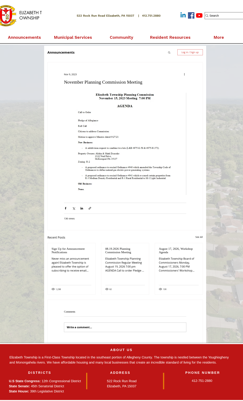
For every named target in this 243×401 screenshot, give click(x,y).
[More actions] (184, 74)
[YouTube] (199, 15)
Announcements (61, 52)
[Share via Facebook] (65, 208)
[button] (73, 36)
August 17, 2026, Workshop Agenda (176, 250)
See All (199, 237)
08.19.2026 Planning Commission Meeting (118, 250)
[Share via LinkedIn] (81, 208)
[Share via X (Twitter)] (73, 208)
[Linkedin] (183, 15)
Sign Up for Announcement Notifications (68, 250)
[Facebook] (191, 15)
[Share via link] (89, 208)
